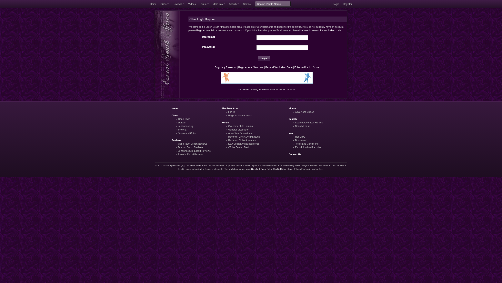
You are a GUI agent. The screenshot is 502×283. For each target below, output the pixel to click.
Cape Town (184, 118)
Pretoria (182, 129)
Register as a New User (251, 67)
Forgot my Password (225, 67)
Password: (208, 47)
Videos (192, 4)
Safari (269, 168)
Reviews (177, 4)
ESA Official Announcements (243, 143)
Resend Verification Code (279, 67)
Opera (290, 168)
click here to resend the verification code (319, 30)
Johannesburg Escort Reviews (194, 150)
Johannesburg (186, 126)
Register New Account (240, 115)
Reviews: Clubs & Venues (242, 140)
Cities (163, 4)
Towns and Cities (187, 133)
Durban (182, 122)
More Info (218, 4)
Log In (231, 111)
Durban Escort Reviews (190, 147)
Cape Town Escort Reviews (192, 143)
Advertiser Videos (304, 111)
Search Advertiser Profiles (309, 122)
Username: (208, 37)
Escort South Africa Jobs (308, 147)
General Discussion (238, 129)
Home (153, 4)
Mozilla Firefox (279, 168)
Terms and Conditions (306, 143)
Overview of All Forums (240, 126)
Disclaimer (300, 140)
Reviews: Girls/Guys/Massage (244, 136)
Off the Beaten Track (239, 147)
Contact (247, 4)
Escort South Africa (198, 165)
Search (233, 4)
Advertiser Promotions (240, 133)
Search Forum (302, 126)
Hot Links (300, 136)
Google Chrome (258, 168)
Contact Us (295, 154)
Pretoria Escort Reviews (191, 154)
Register (347, 4)
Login (336, 4)
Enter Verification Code (306, 67)
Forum (203, 4)
